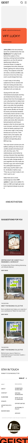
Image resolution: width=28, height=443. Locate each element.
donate (3, 401)
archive (17, 413)
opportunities (20, 403)
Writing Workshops (19, 393)
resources (18, 384)
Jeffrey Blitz (7, 49)
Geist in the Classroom (19, 398)
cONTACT (4, 393)
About (3, 389)
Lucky (15, 54)
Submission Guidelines (19, 388)
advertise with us (6, 406)
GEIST (3, 384)
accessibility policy (19, 408)
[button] (25, 2)
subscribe (4, 397)
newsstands (5, 411)
